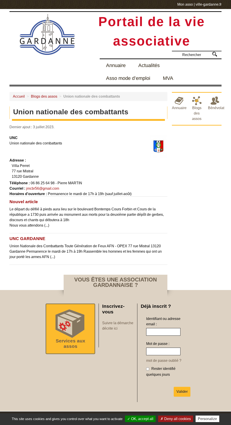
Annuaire (116, 65)
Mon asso (185, 4)
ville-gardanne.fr (209, 4)
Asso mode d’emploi (128, 78)
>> (214, 54)
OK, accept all (141, 419)
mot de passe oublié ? (163, 360)
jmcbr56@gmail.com (42, 188)
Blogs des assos (44, 96)
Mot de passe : (157, 344)
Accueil (19, 96)
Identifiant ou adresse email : (163, 321)
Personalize (207, 419)
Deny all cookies (177, 419)
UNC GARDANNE (27, 238)
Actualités (149, 65)
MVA (168, 78)
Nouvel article (23, 201)
